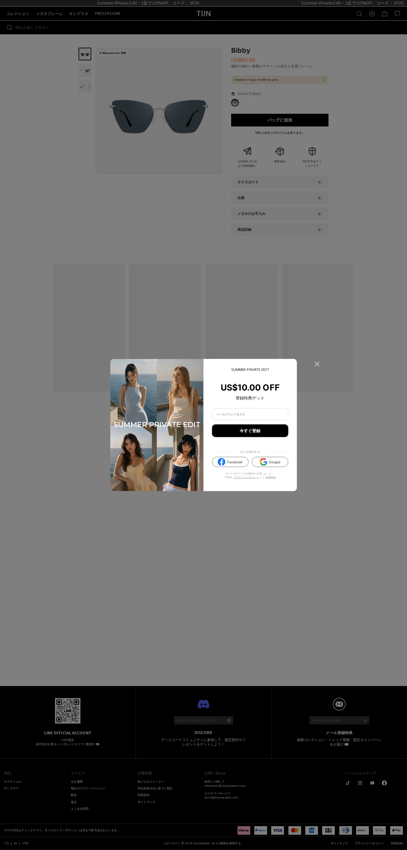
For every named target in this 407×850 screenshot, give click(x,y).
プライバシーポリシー (246, 477)
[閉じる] (317, 364)
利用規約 (271, 477)
